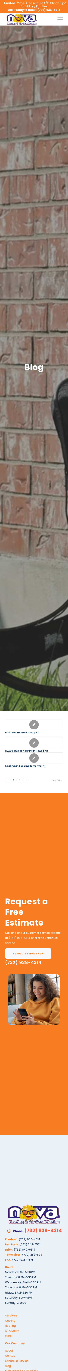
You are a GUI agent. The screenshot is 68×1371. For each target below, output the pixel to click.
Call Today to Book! (22, 10)
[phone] (34, 1231)
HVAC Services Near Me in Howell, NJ (26, 750)
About (9, 1351)
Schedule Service (17, 1361)
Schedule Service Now (28, 953)
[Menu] (58, 19)
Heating (10, 1326)
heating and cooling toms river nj (25, 766)
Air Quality (12, 1331)
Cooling (10, 1321)
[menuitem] (58, 19)
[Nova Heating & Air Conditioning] (28, 19)
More (8, 1336)
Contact (10, 1356)
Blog (8, 1366)
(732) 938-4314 (19, 938)
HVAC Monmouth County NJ (22, 732)
